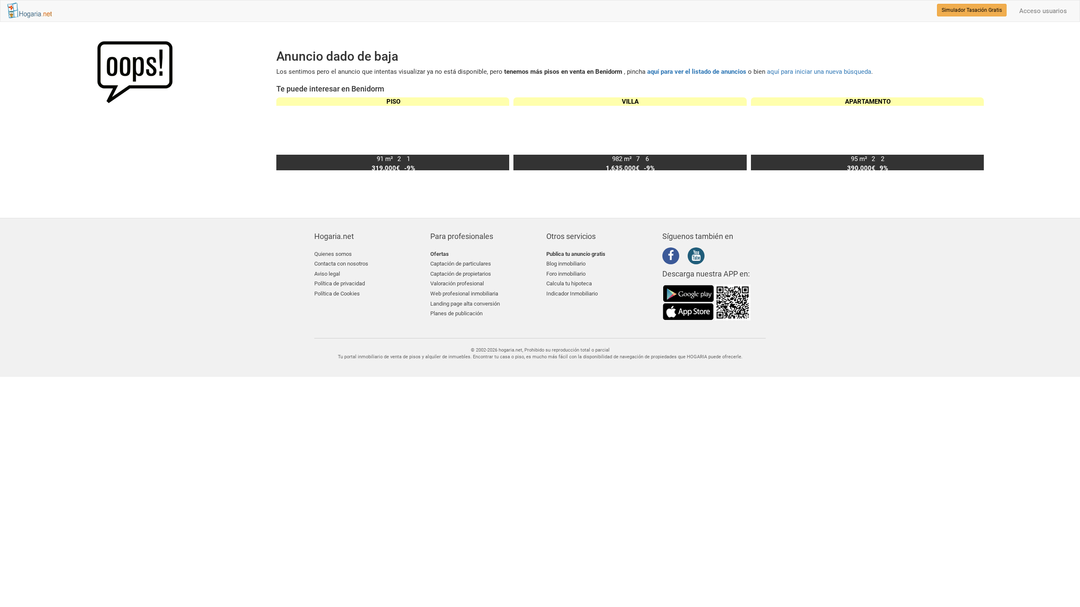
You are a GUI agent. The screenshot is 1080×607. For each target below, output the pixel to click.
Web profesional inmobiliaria (464, 293)
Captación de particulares (460, 264)
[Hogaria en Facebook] (672, 257)
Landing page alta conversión (465, 304)
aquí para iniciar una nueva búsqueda (819, 71)
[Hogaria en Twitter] (685, 256)
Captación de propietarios (460, 274)
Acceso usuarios (1043, 11)
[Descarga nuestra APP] (706, 302)
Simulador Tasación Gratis (972, 10)
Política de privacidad (339, 283)
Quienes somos (333, 254)
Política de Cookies (337, 293)
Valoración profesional (457, 283)
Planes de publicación (456, 313)
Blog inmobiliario (566, 264)
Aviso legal (327, 274)
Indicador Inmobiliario (572, 293)
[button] (974, 134)
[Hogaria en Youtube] (698, 257)
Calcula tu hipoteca (569, 283)
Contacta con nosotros (341, 264)
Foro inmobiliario (566, 274)
